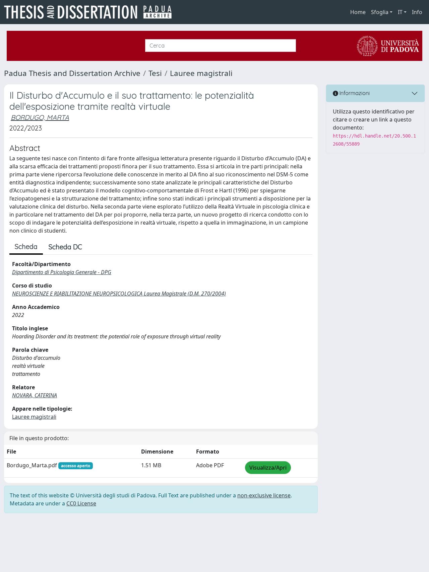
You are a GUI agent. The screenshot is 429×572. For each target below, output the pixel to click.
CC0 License (81, 503)
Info (417, 12)
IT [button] (400, 12)
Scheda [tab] (26, 246)
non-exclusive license (264, 495)
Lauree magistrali (201, 73)
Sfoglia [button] (379, 12)
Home (358, 12)
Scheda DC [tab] (65, 247)
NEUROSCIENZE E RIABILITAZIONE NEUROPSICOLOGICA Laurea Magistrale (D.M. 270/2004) (119, 293)
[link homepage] (90, 12)
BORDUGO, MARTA (40, 117)
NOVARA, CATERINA (34, 395)
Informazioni (354, 93)
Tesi (155, 73)
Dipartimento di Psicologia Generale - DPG (61, 272)
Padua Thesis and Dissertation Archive (72, 73)
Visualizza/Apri (268, 467)
